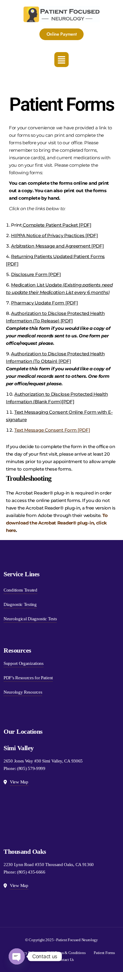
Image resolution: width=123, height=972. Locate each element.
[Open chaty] (17, 956)
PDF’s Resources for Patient (28, 677)
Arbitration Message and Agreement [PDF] (57, 246)
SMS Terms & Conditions (65, 952)
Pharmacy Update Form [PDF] (44, 303)
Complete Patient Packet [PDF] (56, 225)
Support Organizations (24, 663)
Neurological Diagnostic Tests (30, 618)
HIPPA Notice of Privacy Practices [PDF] (54, 235)
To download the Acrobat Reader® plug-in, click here (56, 522)
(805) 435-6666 (31, 872)
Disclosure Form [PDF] (36, 274)
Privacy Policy (27, 952)
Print (16, 225)
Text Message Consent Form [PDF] (52, 430)
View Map (19, 782)
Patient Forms (104, 952)
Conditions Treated (20, 590)
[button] (61, 59)
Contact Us (65, 959)
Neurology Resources (23, 692)
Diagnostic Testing (20, 604)
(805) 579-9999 (31, 768)
